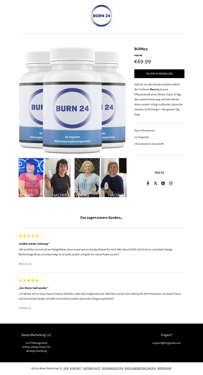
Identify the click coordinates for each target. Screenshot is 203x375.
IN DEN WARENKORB (159, 73)
